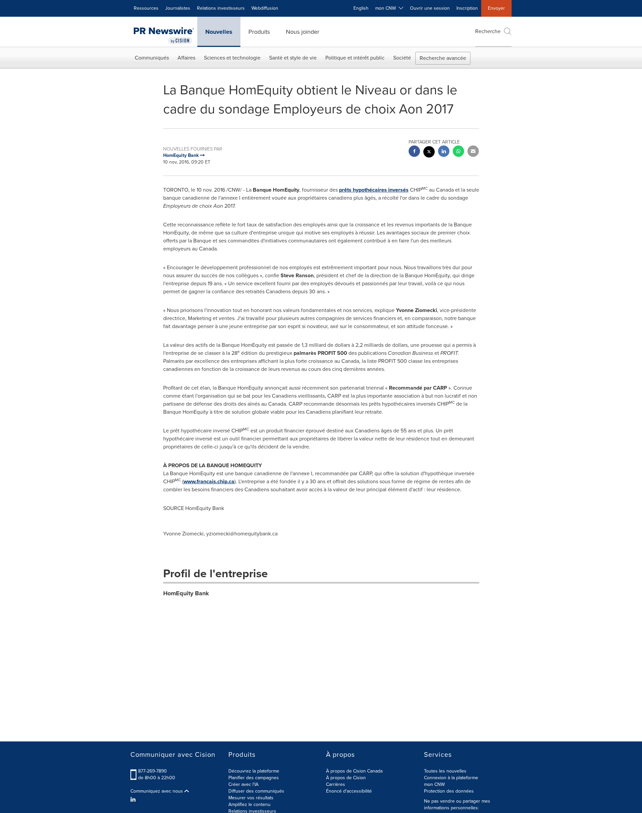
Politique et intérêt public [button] (355, 58)
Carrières (335, 784)
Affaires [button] (186, 58)
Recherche (488, 31)
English (360, 8)
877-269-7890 (152, 771)
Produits (259, 31)
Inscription (467, 8)
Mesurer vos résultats (251, 797)
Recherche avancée (443, 58)
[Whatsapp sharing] (458, 152)
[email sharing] (473, 152)
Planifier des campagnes (253, 777)
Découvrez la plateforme (253, 771)
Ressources (146, 8)
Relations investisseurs (221, 8)
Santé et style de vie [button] (293, 58)
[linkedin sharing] (443, 152)
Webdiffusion (264, 8)
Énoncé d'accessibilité (349, 791)
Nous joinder (302, 31)
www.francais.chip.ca (209, 481)
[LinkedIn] (133, 799)
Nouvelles (218, 31)
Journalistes (177, 8)
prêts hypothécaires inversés (374, 190)
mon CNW (434, 784)
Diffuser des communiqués (256, 791)
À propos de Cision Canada (354, 771)
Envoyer (496, 8)
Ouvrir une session (430, 8)
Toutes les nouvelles (445, 771)
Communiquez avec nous (157, 791)
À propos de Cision (346, 777)
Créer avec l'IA (243, 784)
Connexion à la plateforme (451, 777)
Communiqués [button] (152, 58)
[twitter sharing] (429, 152)
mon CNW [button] (387, 8)
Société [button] (402, 58)
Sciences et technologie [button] (232, 58)
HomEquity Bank (186, 593)
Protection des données (449, 791)
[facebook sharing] (414, 152)
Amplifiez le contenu (249, 804)
